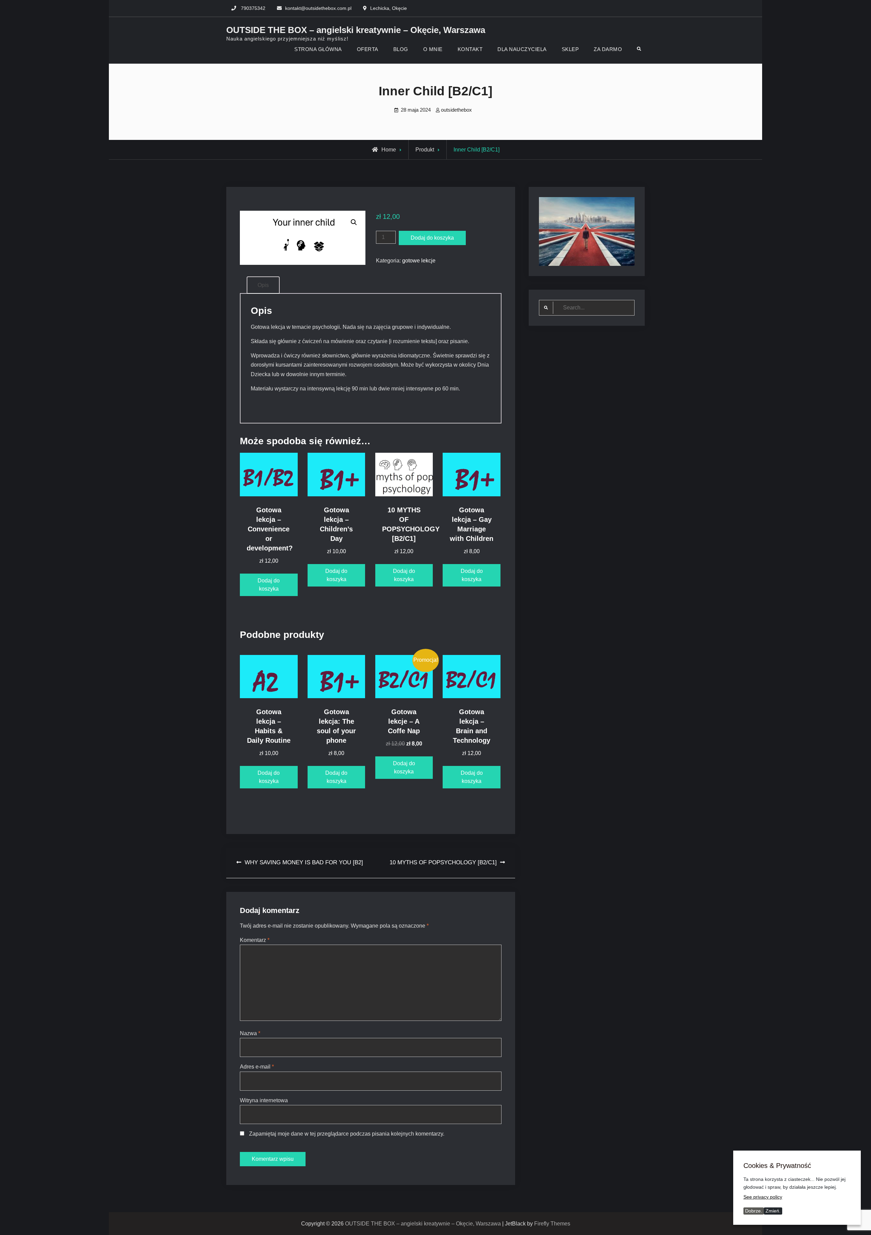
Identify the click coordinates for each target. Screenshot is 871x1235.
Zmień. (773, 1211)
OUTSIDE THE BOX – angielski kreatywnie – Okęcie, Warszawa (355, 30)
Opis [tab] (263, 285)
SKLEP (570, 49)
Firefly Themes (552, 1223)
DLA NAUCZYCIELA (522, 49)
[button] (354, 222)
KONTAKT (470, 49)
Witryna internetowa (264, 1100)
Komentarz (254, 940)
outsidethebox (456, 110)
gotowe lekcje (419, 260)
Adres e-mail (257, 1067)
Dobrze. (753, 1211)
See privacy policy (762, 1197)
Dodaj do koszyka (432, 238)
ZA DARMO (608, 49)
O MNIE (433, 49)
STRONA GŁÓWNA (318, 49)
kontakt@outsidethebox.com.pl (318, 8)
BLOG (400, 49)
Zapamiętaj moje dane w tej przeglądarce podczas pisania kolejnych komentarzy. (346, 1134)
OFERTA (367, 49)
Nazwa (250, 1033)
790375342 (253, 8)
